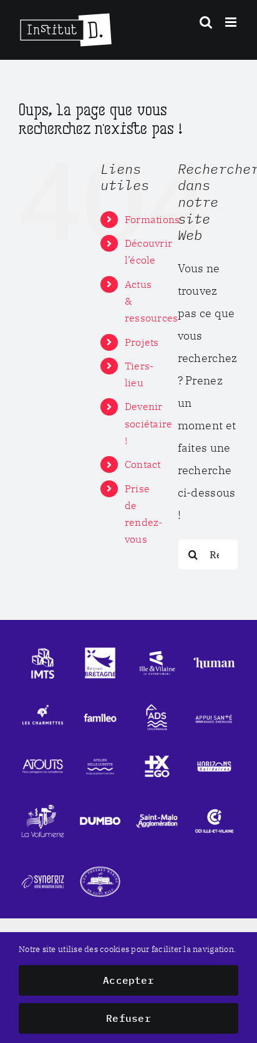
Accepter (128, 980)
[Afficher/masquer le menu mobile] (231, 22)
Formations (152, 219)
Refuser (128, 1018)
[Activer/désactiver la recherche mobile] (206, 22)
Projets (142, 342)
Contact (143, 464)
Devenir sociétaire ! (149, 423)
